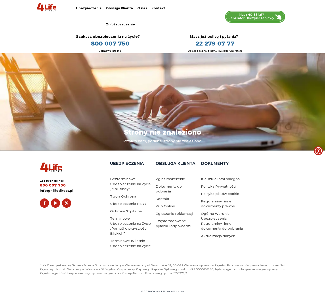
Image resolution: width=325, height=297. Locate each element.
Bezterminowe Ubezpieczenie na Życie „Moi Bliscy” (130, 184)
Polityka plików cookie (220, 194)
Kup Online (165, 206)
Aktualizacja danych (218, 236)
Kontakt (158, 8)
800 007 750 (110, 43)
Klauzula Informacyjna (220, 179)
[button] (318, 150)
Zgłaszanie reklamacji (174, 213)
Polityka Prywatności (218, 186)
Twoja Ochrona (123, 196)
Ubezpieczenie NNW (128, 204)
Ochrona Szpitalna (126, 211)
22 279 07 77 (215, 43)
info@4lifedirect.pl (56, 190)
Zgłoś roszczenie (120, 24)
